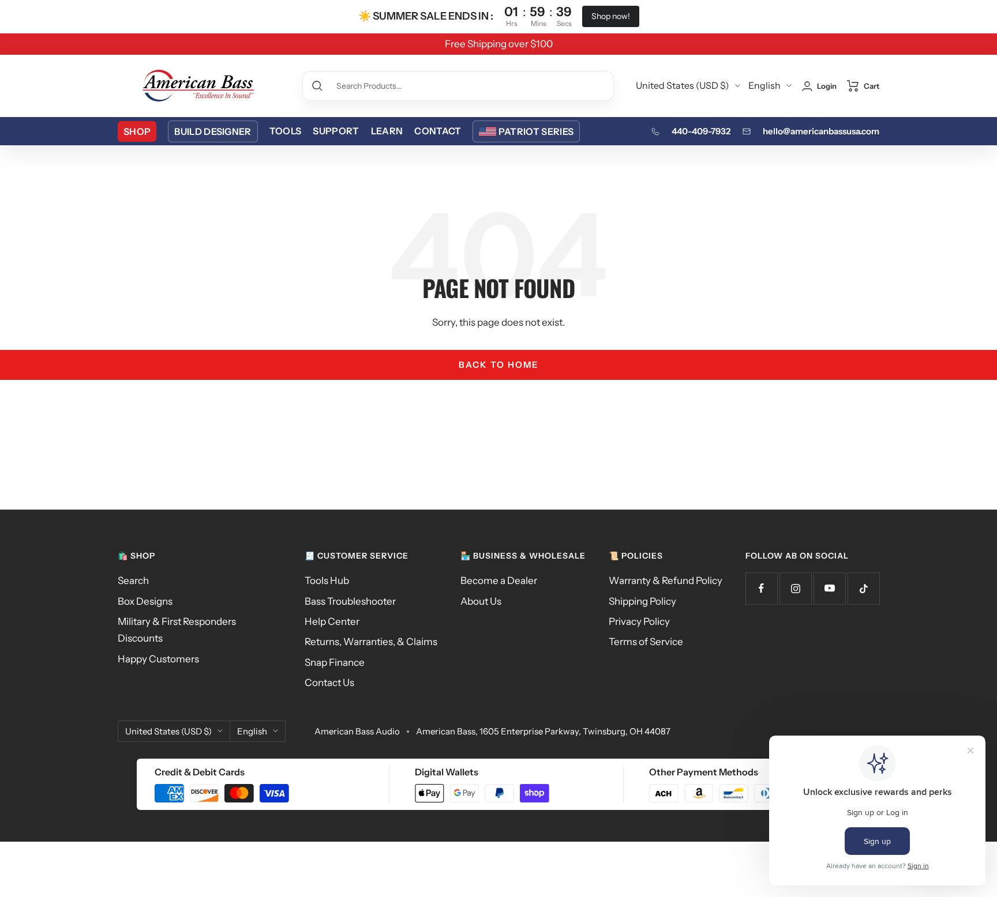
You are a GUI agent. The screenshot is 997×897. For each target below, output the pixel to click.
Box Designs (145, 601)
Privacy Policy (639, 621)
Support (336, 131)
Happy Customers (158, 659)
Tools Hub (327, 580)
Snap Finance (335, 662)
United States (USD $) (682, 85)
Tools (285, 131)
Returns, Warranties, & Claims (371, 641)
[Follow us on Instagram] (795, 588)
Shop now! (610, 16)
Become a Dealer (498, 580)
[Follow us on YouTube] (829, 588)
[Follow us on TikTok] (863, 588)
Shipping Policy (642, 601)
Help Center (332, 621)
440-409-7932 (701, 131)
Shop (137, 131)
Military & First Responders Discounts (177, 630)
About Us (480, 601)
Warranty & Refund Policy (665, 580)
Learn (387, 131)
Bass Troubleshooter (350, 601)
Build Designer (212, 131)
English (764, 85)
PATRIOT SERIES (536, 131)
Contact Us (329, 682)
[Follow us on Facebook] (761, 588)
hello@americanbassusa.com (821, 131)
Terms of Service (646, 641)
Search (133, 580)
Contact (437, 131)
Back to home (498, 364)
